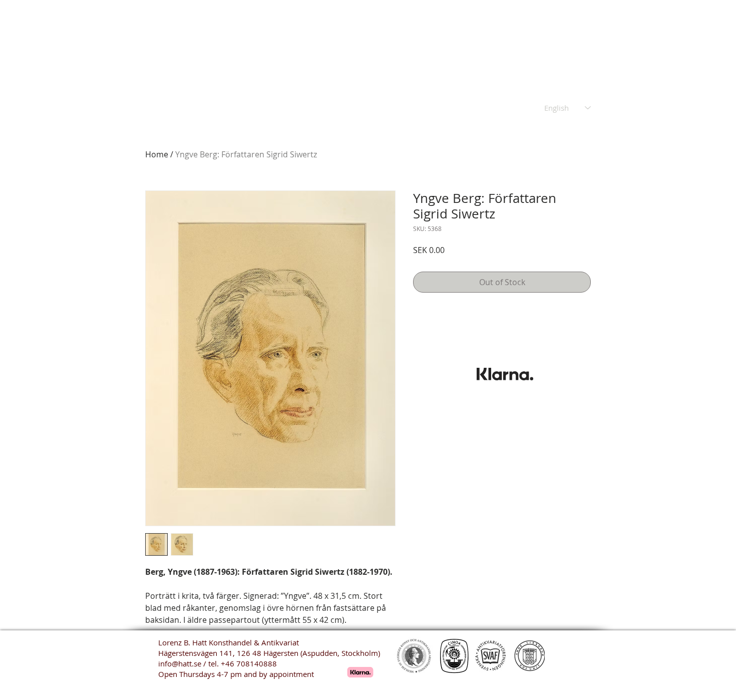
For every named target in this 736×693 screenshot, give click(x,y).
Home (156, 154)
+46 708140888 (249, 663)
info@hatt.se (179, 663)
